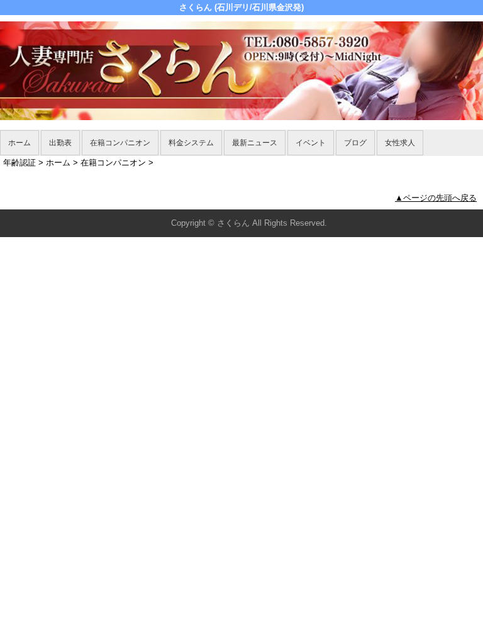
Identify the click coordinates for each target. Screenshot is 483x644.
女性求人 (400, 142)
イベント (311, 142)
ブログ (355, 142)
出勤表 (60, 142)
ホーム (19, 142)
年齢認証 (19, 162)
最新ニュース (254, 142)
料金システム (191, 142)
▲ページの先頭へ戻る (436, 198)
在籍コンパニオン (120, 142)
